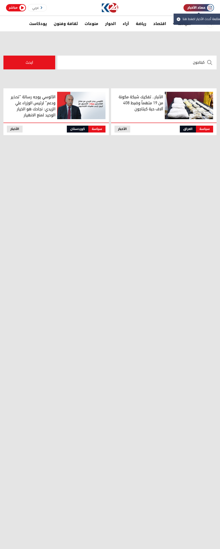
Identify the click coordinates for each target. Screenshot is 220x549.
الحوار (110, 24)
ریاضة (141, 24)
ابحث (29, 62)
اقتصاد (159, 24)
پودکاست (38, 24)
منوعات (91, 24)
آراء (126, 24)
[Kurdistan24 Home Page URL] (110, 8)
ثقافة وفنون (66, 24)
